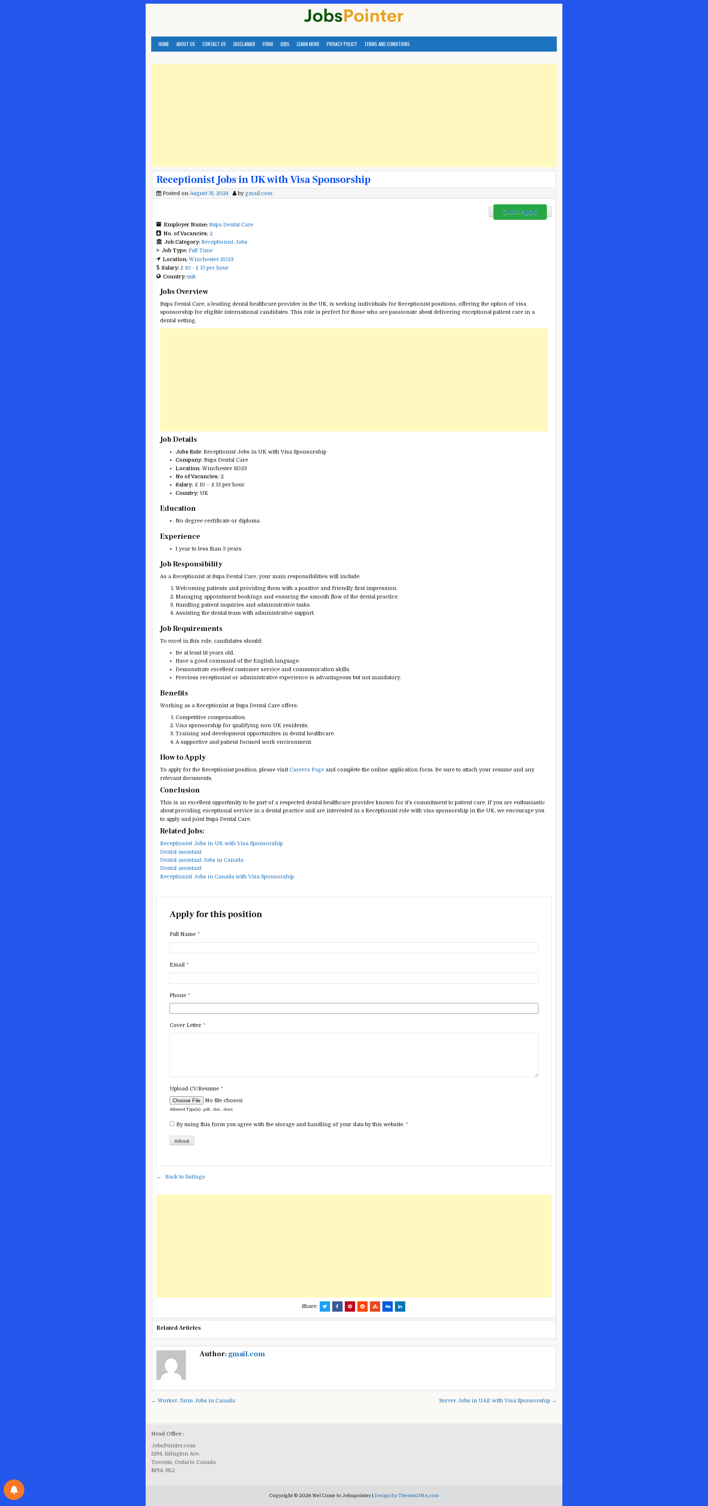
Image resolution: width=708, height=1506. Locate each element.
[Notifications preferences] (14, 1489)
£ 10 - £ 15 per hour (204, 268)
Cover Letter (187, 1025)
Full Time (200, 250)
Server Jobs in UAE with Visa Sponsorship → (498, 1400)
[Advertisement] (354, 115)
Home (164, 44)
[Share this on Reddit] (362, 1306)
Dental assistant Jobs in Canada (201, 860)
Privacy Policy (342, 44)
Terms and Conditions (387, 44)
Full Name (185, 934)
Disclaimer (244, 44)
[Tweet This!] (325, 1306)
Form (268, 44)
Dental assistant (180, 852)
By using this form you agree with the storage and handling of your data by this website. (292, 1124)
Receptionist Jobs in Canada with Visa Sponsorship (227, 876)
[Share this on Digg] (387, 1306)
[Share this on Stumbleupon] (375, 1306)
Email (179, 965)
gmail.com (259, 193)
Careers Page (306, 770)
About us (185, 44)
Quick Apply (520, 212)
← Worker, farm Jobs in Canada (193, 1400)
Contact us (214, 44)
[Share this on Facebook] (337, 1306)
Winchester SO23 (211, 259)
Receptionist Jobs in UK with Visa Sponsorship (263, 179)
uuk (191, 277)
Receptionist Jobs (224, 242)
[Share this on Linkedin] (400, 1306)
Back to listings (185, 1177)
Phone (180, 995)
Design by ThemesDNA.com (406, 1495)
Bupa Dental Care (231, 225)
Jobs (284, 44)
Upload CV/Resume (196, 1089)
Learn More (308, 44)
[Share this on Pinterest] (350, 1306)
